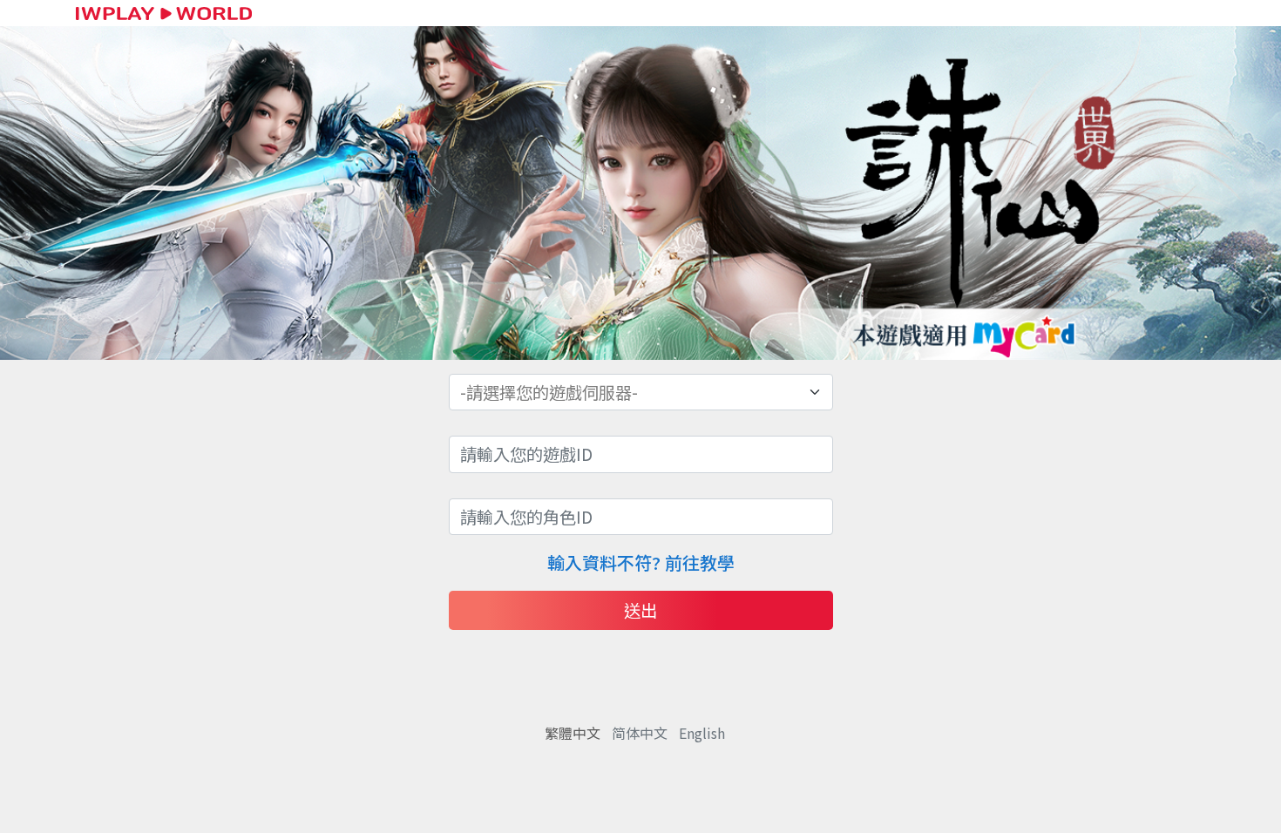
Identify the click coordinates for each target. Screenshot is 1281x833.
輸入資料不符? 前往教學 (641, 562)
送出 (640, 610)
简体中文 (640, 732)
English (702, 732)
